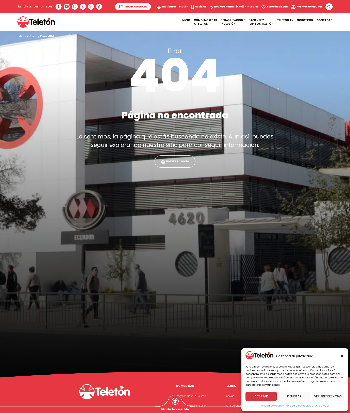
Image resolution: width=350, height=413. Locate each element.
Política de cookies (272, 405)
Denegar (294, 396)
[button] (342, 356)
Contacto (325, 20)
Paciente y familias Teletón (261, 21)
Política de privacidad (299, 405)
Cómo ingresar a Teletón (205, 21)
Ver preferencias (328, 396)
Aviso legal (322, 405)
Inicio (185, 20)
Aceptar (261, 396)
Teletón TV (285, 20)
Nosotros (305, 20)
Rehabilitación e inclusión (191, 405)
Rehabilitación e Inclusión (233, 21)
